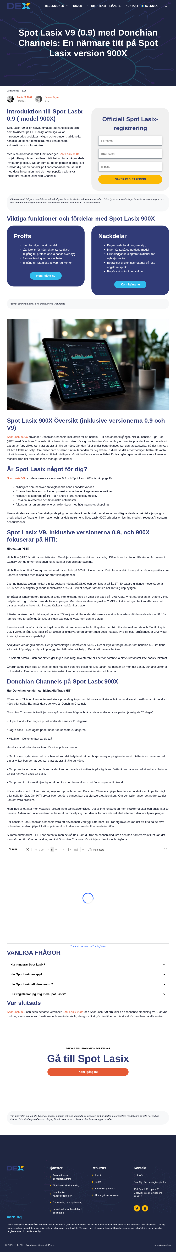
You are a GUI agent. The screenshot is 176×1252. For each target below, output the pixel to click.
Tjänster (116, 5)
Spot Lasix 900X (69, 154)
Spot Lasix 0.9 (16, 1012)
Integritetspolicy (162, 1245)
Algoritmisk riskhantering (66, 1185)
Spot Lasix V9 (16, 478)
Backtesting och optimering (67, 1202)
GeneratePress (46, 1245)
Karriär (98, 1175)
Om (93, 5)
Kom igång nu (45, 275)
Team (102, 5)
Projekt (78, 5)
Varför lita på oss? (105, 1188)
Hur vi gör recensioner (107, 1195)
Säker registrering (130, 179)
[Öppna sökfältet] (166, 6)
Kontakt (132, 5)
